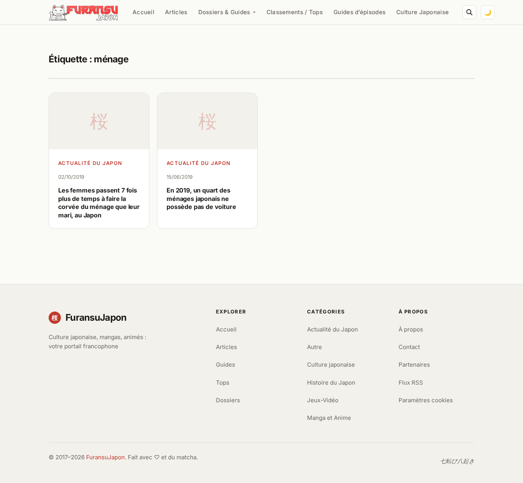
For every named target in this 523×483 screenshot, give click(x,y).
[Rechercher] (469, 12)
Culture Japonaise (422, 12)
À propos (411, 329)
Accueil (143, 12)
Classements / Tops (294, 12)
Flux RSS (411, 382)
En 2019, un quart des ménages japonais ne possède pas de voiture (201, 198)
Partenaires (414, 364)
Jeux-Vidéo (322, 400)
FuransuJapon (105, 457)
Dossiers (228, 400)
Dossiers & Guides (224, 12)
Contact (409, 347)
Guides (225, 364)
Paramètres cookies (426, 400)
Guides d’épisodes (359, 12)
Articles (176, 12)
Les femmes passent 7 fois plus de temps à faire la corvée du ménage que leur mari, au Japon (99, 202)
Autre (314, 347)
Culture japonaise (331, 364)
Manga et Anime (329, 417)
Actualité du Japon (90, 163)
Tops (222, 382)
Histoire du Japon (331, 382)
